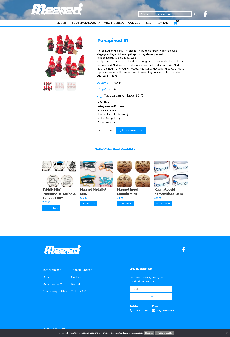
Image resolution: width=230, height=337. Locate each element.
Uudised (134, 22)
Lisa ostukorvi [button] (51, 208)
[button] (83, 38)
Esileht (62, 22)
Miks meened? (114, 22)
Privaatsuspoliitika (52, 291)
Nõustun (149, 333)
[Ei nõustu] (226, 333)
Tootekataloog (84, 22)
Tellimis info (79, 291)
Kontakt (163, 22)
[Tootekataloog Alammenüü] (98, 23)
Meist (149, 22)
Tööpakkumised (81, 269)
